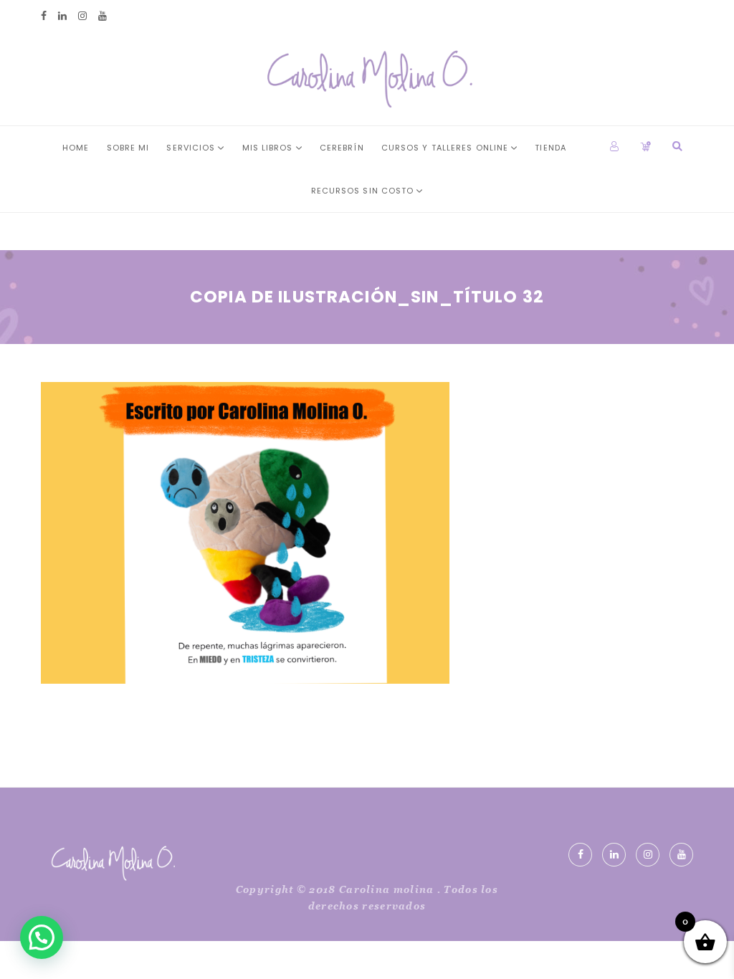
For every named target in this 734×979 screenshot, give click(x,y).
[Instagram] (82, 16)
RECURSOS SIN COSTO (362, 190)
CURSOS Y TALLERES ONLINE (444, 147)
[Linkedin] (62, 16)
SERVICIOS (190, 147)
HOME (75, 147)
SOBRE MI (128, 147)
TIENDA (550, 147)
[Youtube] (102, 16)
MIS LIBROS (267, 147)
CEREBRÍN (342, 147)
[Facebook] (43, 16)
